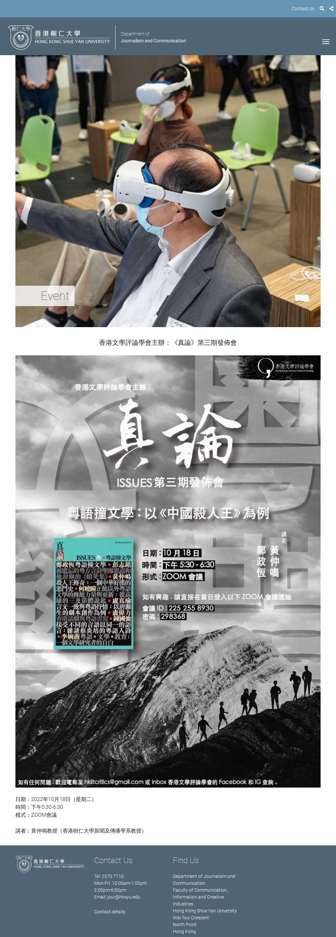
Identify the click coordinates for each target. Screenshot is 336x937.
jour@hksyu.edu (123, 897)
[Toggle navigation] (325, 41)
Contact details (109, 911)
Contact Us (303, 8)
